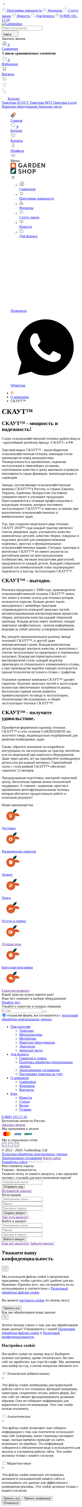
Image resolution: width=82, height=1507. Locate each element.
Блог (13, 1094)
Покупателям (20, 1027)
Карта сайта (52, 1158)
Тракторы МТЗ (41, 102)
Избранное (10, 62)
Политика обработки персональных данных (35, 1154)
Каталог (14, 98)
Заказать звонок (13, 1125)
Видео (24, 1105)
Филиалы (55, 10)
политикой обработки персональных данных (40, 1017)
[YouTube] (11, 1146)
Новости (24, 16)
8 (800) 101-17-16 (14, 1117)
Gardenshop (27, 1082)
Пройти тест (11, 1002)
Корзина (8, 74)
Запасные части (50, 106)
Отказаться (11, 1503)
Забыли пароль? (42, 1243)
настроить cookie (31, 1300)
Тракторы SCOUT (16, 102)
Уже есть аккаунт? (15, 1217)
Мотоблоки (27, 1038)
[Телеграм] (5, 1146)
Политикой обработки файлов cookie (35, 1290)
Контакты (26, 1090)
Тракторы (26, 1030)
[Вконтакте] (16, 1146)
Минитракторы (30, 1034)
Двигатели (27, 1046)
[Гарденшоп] (12, 393)
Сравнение (10, 47)
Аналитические (18, 1416)
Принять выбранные (37, 1498)
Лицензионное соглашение (39, 1070)
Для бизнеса (45, 16)
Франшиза (27, 1086)
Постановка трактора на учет (41, 1074)
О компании (19, 1078)
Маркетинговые (19, 1463)
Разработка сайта (15, 1162)
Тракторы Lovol (65, 102)
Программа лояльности (25, 10)
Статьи (24, 1101)
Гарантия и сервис (33, 1058)
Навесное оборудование (20, 106)
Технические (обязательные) (28, 1373)
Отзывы (25, 1109)
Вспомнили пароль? (17, 1191)
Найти (7, 34)
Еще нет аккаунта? (16, 1243)
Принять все (11, 1308)
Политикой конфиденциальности (31, 1335)
